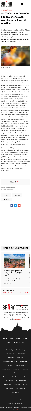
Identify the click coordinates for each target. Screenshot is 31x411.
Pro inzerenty (12, 399)
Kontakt (7, 396)
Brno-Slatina (25, 376)
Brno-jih (25, 384)
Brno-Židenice (15, 392)
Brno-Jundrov (14, 346)
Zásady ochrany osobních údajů (15, 403)
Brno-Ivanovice (9, 380)
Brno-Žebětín (21, 353)
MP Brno (6, 195)
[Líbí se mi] (17, 182)
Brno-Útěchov (9, 388)
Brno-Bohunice (8, 365)
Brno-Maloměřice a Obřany (10, 361)
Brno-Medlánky (24, 361)
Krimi (11, 338)
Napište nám (17, 319)
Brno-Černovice (24, 373)
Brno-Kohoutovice (10, 353)
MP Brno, (3, 10)
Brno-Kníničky (9, 350)
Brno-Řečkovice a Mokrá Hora (10, 373)
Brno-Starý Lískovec (21, 380)
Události (5, 338)
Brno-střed (5, 346)
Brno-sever (6, 376)
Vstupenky (25, 338)
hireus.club (16, 409)
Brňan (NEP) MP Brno (9, 190)
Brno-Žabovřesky (20, 350)
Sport (8, 342)
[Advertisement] (15, 226)
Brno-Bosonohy (6, 369)
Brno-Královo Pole (20, 388)
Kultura (18, 338)
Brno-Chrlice (15, 376)
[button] (22, 4)
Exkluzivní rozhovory (18, 342)
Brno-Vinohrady (25, 346)
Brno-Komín (11, 357)
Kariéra (20, 399)
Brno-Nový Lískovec (21, 365)
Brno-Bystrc (26, 369)
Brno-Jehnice (7, 384)
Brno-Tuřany (17, 384)
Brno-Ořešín (16, 369)
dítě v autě (7, 199)
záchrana (9, 10)
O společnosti (15, 396)
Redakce (24, 396)
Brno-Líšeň (20, 357)
